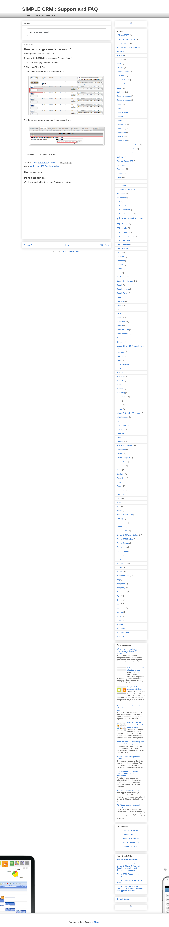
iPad (118, 338)
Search (119, 511)
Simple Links (122, 547)
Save (119, 506)
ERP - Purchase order (125, 236)
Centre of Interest (124, 100)
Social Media (122, 563)
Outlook (120, 442)
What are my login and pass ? (128, 790)
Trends (119, 600)
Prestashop (121, 450)
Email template (123, 185)
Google (120, 285)
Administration (122, 43)
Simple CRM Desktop (125, 539)
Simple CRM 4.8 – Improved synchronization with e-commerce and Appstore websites (130, 888)
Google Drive (122, 293)
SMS (119, 559)
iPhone (119, 342)
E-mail (119, 177)
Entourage (121, 193)
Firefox (119, 269)
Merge (119, 405)
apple (119, 64)
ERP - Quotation (123, 244)
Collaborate (121, 124)
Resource (120, 494)
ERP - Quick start (123, 240)
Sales (119, 502)
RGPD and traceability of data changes (136, 669)
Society (120, 567)
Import (119, 317)
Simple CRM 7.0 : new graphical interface (136, 688)
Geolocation (121, 277)
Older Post (104, 245)
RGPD (119, 498)
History (119, 309)
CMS (119, 120)
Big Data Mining (123, 84)
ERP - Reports (122, 248)
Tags (119, 580)
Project (119, 454)
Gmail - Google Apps (125, 281)
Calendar (120, 92)
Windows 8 (121, 628)
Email (119, 181)
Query (119, 470)
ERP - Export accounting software (130, 218)
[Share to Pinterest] (70, 163)
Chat (119, 108)
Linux (119, 360)
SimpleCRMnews (123, 899)
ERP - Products (123, 232)
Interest (120, 326)
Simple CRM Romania (131, 838)
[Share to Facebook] (68, 163)
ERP (118, 202)
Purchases (121, 466)
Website (120, 624)
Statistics (120, 571)
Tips (118, 596)
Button (119, 88)
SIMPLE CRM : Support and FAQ (60, 9)
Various (120, 612)
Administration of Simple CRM (128, 47)
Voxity (119, 620)
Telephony (121, 588)
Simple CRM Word (131, 846)
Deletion (120, 157)
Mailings (120, 389)
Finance (120, 265)
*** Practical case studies (126, 39)
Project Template (123, 458)
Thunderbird (122, 592)
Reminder (121, 482)
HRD (119, 313)
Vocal (119, 616)
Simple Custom (123, 543)
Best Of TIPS (122, 80)
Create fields (122, 141)
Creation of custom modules (128, 145)
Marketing (121, 393)
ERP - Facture (122, 224)
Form (119, 273)
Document (121, 169)
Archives (120, 68)
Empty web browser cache (127, 189)
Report (119, 486)
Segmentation (122, 523)
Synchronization (123, 576)
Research (120, 490)
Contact (120, 137)
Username (121, 608)
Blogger (96, 922)
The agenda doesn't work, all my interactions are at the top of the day (129, 708)
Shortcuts (120, 527)
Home (27, 15)
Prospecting (121, 462)
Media (119, 401)
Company (120, 129)
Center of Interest (124, 96)
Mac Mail (120, 376)
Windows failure (123, 632)
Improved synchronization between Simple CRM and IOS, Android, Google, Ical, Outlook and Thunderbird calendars (130, 867)
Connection (121, 133)
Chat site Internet (123, 112)
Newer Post (29, 245)
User (58, 166)
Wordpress (121, 636)
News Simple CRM (124, 425)
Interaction (121, 322)
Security (120, 519)
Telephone (121, 584)
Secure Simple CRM (125, 515)
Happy (119, 305)
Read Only (121, 478)
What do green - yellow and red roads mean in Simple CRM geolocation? (129, 651)
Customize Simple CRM (126, 153)
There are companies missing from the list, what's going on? (130, 743)
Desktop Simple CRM (125, 161)
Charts (119, 104)
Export (119, 252)
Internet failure (122, 334)
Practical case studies (125, 445)
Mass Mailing (122, 397)
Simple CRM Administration (127, 535)
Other (119, 437)
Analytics (120, 55)
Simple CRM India (131, 834)
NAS (118, 421)
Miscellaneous (122, 417)
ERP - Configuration (125, 206)
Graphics (120, 301)
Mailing (119, 385)
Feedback (121, 261)
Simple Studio (122, 551)
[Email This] (61, 163)
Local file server (123, 364)
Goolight (120, 297)
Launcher (120, 352)
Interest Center (123, 330)
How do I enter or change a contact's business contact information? (127, 773)
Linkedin (120, 356)
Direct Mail (121, 165)
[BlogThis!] (63, 163)
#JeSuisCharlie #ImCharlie (127, 860)
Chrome (120, 116)
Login (119, 368)
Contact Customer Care (45, 15)
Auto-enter (121, 76)
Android (120, 59)
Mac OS (120, 381)
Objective (120, 433)
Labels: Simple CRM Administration (42, 166)
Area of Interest (123, 72)
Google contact (123, 289)
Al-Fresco (120, 51)
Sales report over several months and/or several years (136, 725)
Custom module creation (126, 149)
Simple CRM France (131, 842)
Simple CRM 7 (122, 531)
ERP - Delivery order (125, 214)
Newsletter (121, 429)
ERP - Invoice (122, 228)
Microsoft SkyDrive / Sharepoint (129, 413)
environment (122, 198)
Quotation (121, 474)
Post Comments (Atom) (71, 251)
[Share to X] (66, 163)
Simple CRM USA (131, 830)
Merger (120, 409)
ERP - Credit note (124, 210)
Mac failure (121, 372)
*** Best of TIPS (123, 35)
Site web (120, 555)
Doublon (120, 173)
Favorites (120, 257)
